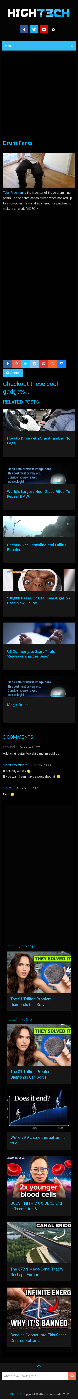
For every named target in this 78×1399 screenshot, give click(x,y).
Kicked (7, 788)
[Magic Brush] (39, 687)
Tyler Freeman (13, 193)
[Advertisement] (39, 98)
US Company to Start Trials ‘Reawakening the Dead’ (31, 654)
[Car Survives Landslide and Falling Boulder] (39, 527)
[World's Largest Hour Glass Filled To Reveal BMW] (39, 474)
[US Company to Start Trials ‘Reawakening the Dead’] (39, 634)
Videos (15, 373)
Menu (8, 46)
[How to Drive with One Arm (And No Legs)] (39, 421)
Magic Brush (18, 704)
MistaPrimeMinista (15, 765)
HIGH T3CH (15, 1394)
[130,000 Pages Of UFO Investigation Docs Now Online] (39, 581)
